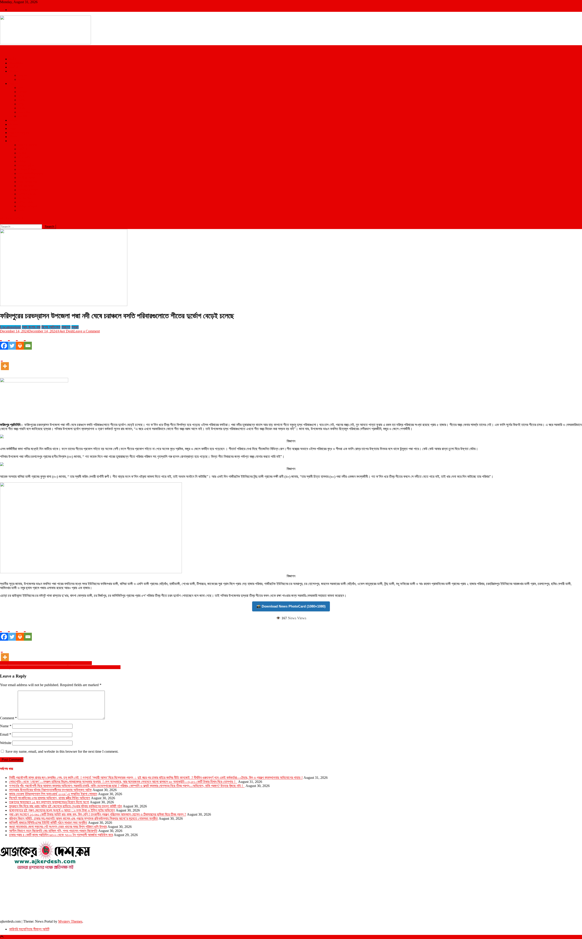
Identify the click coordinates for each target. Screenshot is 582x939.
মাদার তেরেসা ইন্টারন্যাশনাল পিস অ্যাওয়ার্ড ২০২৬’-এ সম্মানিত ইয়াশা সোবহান (53, 794)
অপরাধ (13, 120)
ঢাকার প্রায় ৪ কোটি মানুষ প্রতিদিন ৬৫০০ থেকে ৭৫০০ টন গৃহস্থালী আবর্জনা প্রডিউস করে (61, 835)
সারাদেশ (13, 83)
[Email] (28, 341)
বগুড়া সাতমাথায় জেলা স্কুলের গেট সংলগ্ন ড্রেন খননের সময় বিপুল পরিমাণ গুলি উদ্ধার (58, 827)
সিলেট (21, 108)
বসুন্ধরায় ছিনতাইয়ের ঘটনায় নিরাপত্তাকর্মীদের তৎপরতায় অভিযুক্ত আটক (50, 790)
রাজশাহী (22, 116)
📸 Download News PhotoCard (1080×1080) (291, 606)
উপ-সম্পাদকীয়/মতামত (31, 173)
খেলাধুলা (13, 71)
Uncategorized (10, 327)
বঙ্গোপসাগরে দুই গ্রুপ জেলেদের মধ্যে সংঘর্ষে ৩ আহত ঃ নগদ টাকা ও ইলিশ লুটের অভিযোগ (62, 810)
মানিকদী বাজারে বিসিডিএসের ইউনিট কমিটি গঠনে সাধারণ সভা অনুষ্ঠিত (48, 822)
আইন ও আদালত (28, 145)
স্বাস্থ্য (12, 128)
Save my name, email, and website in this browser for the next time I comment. (61, 751)
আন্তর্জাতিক (16, 63)
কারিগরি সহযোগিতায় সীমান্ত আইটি (29, 929)
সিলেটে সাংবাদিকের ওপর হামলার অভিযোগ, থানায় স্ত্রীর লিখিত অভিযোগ (49, 798)
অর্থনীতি (23, 149)
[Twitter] (12, 341)
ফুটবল (21, 79)
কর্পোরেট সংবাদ (26, 177)
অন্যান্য (14, 141)
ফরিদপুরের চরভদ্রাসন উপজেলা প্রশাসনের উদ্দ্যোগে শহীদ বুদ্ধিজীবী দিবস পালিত (46, 663)
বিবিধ (21, 210)
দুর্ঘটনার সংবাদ (26, 186)
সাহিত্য (22, 161)
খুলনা (21, 96)
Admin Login (19, 10)
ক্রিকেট (22, 75)
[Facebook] (4, 341)
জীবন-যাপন (24, 157)
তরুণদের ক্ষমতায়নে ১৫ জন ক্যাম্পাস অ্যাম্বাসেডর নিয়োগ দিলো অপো (49, 802)
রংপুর (21, 104)
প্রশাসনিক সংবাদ (28, 190)
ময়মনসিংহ (24, 112)
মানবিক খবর (24, 198)
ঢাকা (20, 88)
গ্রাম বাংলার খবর (27, 182)
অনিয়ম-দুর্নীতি (26, 165)
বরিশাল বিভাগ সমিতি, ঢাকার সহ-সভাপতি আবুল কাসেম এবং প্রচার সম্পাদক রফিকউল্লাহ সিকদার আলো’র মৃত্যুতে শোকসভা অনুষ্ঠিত (83, 818)
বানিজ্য (22, 153)
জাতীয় (12, 59)
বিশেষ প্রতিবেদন (27, 194)
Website (5, 743)
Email (5, 734)
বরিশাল (22, 100)
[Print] (20, 341)
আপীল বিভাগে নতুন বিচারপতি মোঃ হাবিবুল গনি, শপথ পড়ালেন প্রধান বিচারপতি (53, 831)
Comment (8, 718)
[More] (5, 362)
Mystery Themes (70, 921)
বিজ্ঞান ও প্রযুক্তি (19, 132)
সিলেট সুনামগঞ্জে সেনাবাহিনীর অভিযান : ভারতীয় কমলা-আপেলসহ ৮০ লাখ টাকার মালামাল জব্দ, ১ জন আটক (60, 667)
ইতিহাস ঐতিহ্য (27, 169)
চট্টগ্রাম (22, 92)
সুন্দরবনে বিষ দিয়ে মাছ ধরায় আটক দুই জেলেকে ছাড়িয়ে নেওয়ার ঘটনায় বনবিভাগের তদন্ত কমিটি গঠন (65, 806)
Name (5, 726)
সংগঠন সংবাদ (25, 202)
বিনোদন (13, 124)
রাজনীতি (13, 67)
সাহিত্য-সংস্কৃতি (27, 206)
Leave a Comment (86, 331)
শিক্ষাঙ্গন (13, 137)
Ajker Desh (65, 331)
